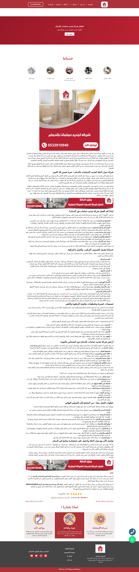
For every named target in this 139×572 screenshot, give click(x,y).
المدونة (58, 4)
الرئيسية (90, 4)
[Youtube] (32, 556)
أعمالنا (65, 4)
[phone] (132, 531)
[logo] (104, 4)
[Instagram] (41, 556)
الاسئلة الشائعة (69, 548)
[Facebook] (46, 556)
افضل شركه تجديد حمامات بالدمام (69, 26)
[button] (64, 80)
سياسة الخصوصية (69, 552)
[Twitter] (36, 556)
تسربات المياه (68, 294)
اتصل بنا (50, 4)
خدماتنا (75, 4)
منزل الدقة (61, 569)
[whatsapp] (132, 539)
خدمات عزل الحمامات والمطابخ (59, 497)
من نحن (82, 4)
